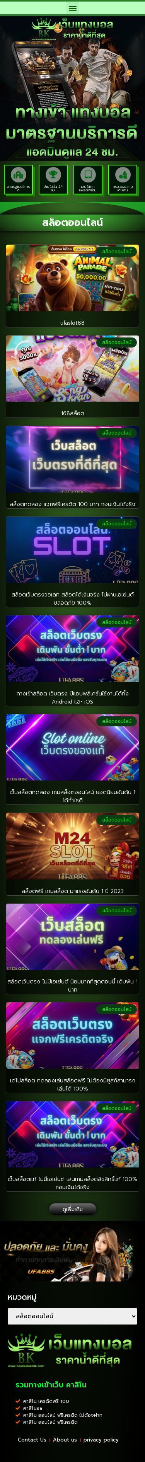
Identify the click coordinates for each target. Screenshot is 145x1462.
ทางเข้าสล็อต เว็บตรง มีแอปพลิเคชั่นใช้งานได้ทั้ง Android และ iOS (73, 698)
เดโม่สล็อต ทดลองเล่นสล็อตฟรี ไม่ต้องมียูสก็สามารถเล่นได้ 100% (72, 1085)
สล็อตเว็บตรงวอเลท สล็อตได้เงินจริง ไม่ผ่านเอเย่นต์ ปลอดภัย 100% (73, 599)
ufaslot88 (72, 323)
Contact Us (32, 1439)
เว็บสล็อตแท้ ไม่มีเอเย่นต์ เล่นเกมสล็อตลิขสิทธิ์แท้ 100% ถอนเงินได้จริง (72, 1183)
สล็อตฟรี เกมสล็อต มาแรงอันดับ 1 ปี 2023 (73, 891)
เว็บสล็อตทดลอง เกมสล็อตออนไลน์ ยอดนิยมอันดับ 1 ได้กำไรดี (72, 796)
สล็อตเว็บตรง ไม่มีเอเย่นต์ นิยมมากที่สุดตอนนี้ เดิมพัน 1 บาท (72, 986)
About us (65, 1439)
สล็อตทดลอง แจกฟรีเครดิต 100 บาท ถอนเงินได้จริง (72, 504)
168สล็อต (72, 413)
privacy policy (101, 1439)
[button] (72, 8)
